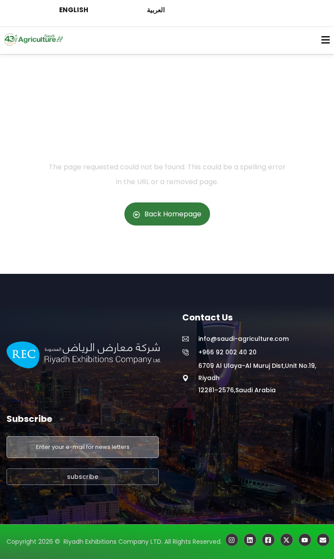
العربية (156, 9)
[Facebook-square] (268, 539)
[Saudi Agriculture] (286, 539)
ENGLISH (73, 9)
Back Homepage (172, 214)
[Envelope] (323, 539)
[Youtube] (304, 539)
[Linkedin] (250, 539)
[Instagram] (231, 539)
